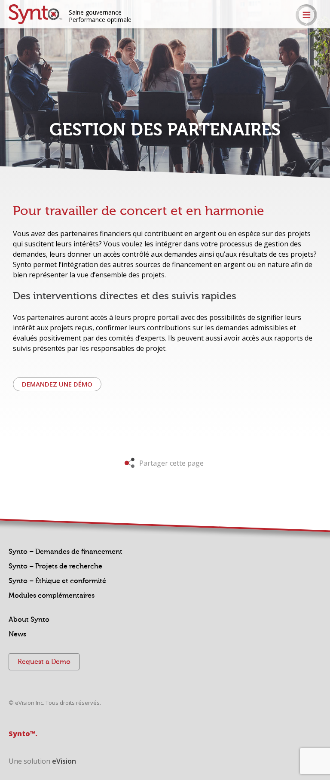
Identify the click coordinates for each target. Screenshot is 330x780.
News (17, 634)
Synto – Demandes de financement (65, 552)
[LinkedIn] (324, 44)
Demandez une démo (57, 384)
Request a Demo (44, 662)
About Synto (29, 619)
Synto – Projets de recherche (55, 566)
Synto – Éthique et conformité (57, 581)
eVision (64, 761)
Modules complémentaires (52, 595)
